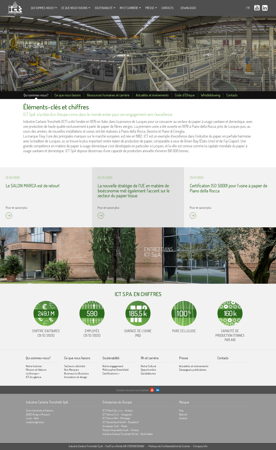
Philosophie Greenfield (115, 369)
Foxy (181, 410)
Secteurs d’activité (74, 366)
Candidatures (148, 373)
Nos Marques (71, 369)
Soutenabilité (104, 8)
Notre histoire (34, 366)
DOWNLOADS (188, 8)
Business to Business (76, 373)
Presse (149, 8)
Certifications (111, 373)
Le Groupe (32, 373)
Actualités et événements (152, 95)
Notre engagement (113, 366)
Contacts (167, 8)
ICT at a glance (33, 377)
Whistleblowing (210, 95)
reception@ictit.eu (35, 422)
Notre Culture (148, 366)
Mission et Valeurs (36, 369)
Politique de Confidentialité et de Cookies (169, 446)
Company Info (200, 446)
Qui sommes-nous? (42, 8)
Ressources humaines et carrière (108, 95)
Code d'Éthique (185, 95)
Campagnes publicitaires (192, 369)
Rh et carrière (129, 8)
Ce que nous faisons (74, 8)
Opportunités (148, 369)
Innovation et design (75, 377)
